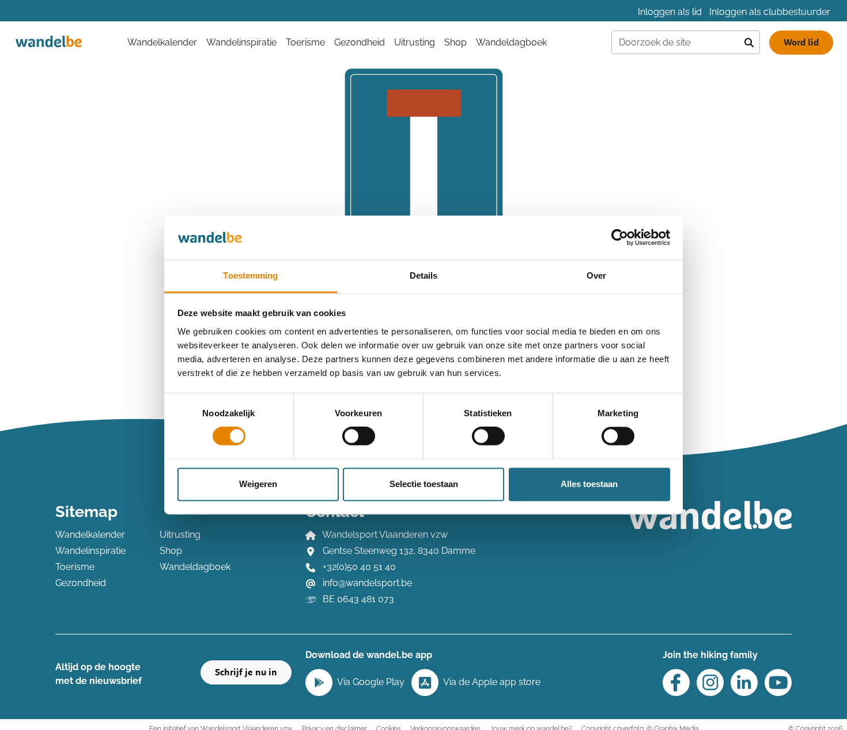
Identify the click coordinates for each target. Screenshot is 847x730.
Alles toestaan (589, 484)
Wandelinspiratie (241, 42)
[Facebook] (676, 682)
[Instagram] (710, 682)
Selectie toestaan (424, 484)
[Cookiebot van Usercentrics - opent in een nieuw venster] (619, 237)
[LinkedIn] (744, 682)
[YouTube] (778, 682)
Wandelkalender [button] (162, 42)
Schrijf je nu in (246, 672)
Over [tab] (596, 275)
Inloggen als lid (670, 11)
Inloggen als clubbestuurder (769, 11)
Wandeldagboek (511, 42)
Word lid (801, 42)
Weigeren (258, 484)
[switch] (358, 436)
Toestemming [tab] (250, 275)
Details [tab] (424, 275)
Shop (455, 42)
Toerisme (305, 42)
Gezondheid (359, 42)
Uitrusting (414, 42)
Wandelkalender (90, 534)
